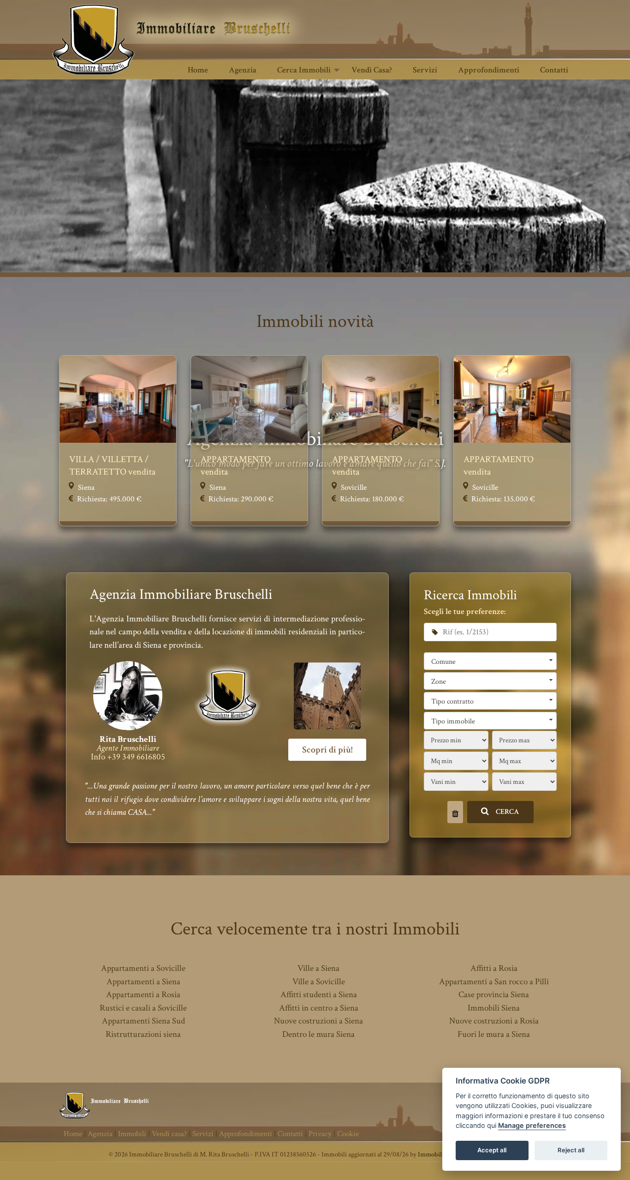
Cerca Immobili (304, 70)
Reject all (571, 1150)
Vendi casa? (371, 70)
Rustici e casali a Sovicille (143, 1008)
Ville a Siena (318, 968)
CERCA (507, 812)
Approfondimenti (488, 70)
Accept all (491, 1150)
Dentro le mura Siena (318, 1034)
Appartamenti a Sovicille (143, 968)
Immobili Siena (494, 1008)
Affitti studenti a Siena (318, 994)
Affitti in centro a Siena (318, 1008)
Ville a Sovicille (318, 981)
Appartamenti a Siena (143, 981)
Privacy (320, 1134)
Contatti (554, 70)
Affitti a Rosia (493, 968)
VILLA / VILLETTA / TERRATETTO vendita (112, 465)
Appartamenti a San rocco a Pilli (494, 981)
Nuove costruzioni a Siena (318, 1021)
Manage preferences (532, 1126)
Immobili (132, 1134)
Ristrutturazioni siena (143, 1034)
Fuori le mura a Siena (494, 1034)
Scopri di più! (327, 750)
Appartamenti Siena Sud (143, 1021)
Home (198, 70)
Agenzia (242, 70)
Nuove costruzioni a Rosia (494, 1021)
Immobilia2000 (439, 1154)
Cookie (348, 1134)
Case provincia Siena (493, 994)
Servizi (425, 70)
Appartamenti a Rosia (143, 994)
